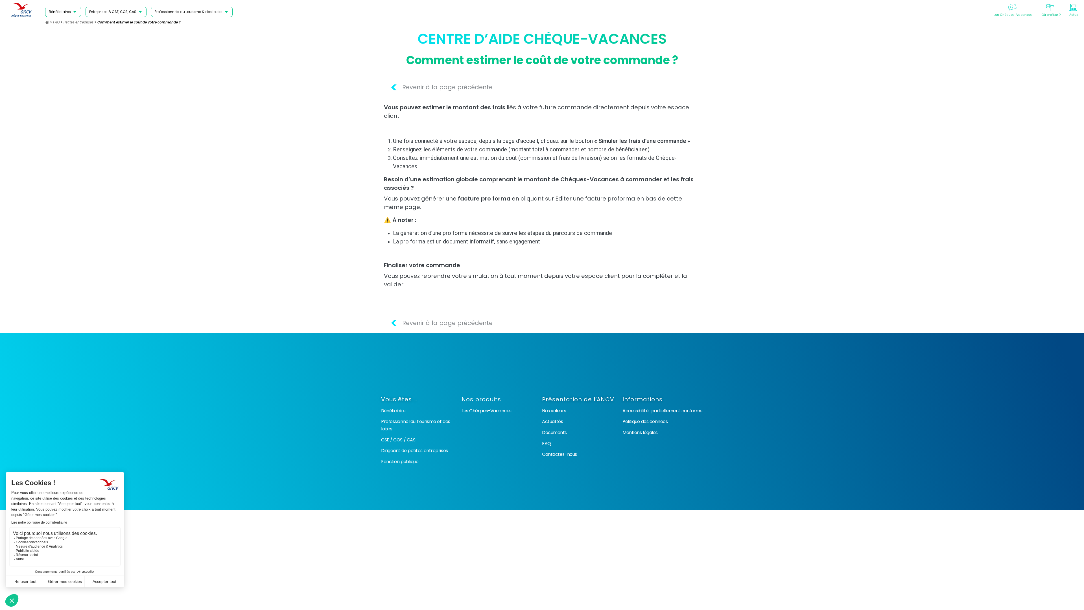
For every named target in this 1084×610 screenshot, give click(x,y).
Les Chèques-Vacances (487, 411)
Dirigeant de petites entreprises (414, 450)
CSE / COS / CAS (398, 440)
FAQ (56, 22)
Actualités (552, 421)
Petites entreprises (78, 22)
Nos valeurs (554, 411)
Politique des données (645, 421)
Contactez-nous (559, 454)
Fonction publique (399, 461)
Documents (554, 432)
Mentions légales (640, 432)
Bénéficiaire (393, 411)
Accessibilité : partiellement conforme (662, 411)
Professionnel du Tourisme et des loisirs (415, 425)
